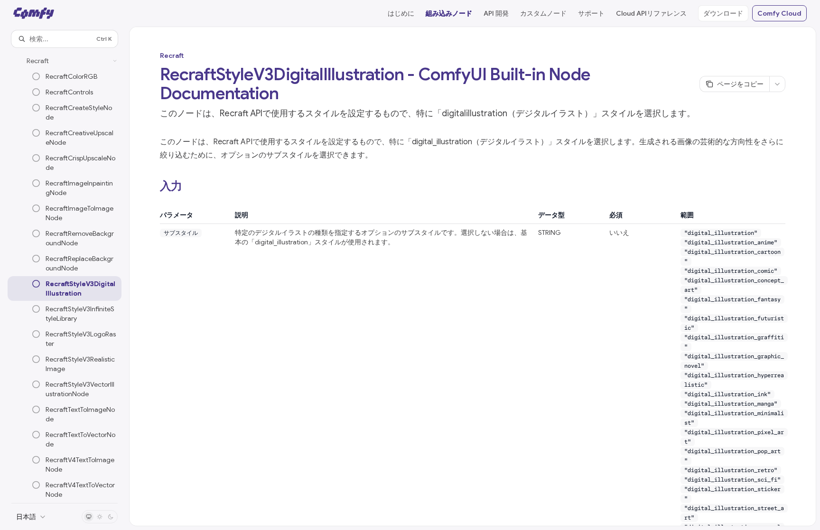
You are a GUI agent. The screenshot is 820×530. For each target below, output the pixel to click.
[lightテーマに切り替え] (99, 516)
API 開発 (496, 13)
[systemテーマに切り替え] (88, 516)
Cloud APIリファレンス (651, 13)
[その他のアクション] (777, 84)
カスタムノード (543, 13)
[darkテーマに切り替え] (110, 516)
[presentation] (64, 275)
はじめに (401, 13)
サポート (591, 13)
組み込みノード (449, 13)
